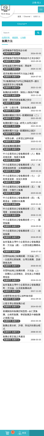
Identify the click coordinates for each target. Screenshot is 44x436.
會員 (24, 433)
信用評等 (6, 38)
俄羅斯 (15, 38)
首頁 (19, 16)
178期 (23, 38)
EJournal (21, 24)
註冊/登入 (36, 3)
